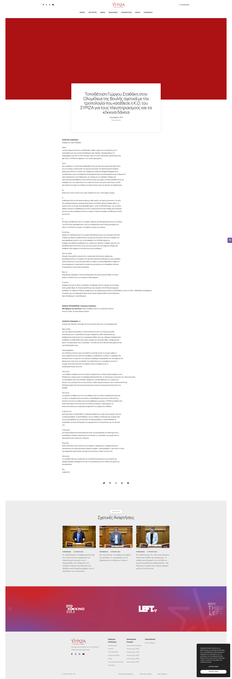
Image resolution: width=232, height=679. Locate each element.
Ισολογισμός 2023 (133, 655)
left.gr (110, 659)
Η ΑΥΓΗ (110, 649)
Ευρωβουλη (148, 12)
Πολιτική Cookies (145, 674)
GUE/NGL (111, 665)
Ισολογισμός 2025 (133, 649)
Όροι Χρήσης (162, 674)
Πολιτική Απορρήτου (125, 674)
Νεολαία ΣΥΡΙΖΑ (113, 655)
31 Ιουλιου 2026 (78, 551)
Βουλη (137, 12)
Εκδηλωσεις (113, 12)
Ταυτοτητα (92, 12)
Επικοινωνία (112, 645)
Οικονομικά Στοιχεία (134, 645)
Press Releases (150, 643)
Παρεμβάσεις (116, 120)
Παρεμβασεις (67, 551)
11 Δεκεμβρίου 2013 (116, 117)
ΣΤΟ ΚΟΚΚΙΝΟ (113, 652)
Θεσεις (102, 12)
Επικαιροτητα (126, 12)
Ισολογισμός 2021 (133, 662)
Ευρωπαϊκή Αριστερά (115, 662)
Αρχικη (82, 12)
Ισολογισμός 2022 (133, 659)
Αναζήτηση (184, 4)
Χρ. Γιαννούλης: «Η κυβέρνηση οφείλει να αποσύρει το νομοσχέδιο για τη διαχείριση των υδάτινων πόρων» (115, 557)
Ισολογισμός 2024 (133, 652)
